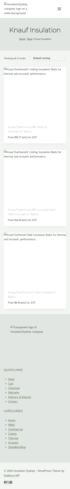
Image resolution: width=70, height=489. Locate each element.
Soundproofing (17, 447)
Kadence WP (12, 475)
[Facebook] (5, 482)
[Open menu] (61, 9)
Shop (11, 379)
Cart (10, 383)
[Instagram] (10, 482)
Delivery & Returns (19, 397)
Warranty (13, 392)
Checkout (14, 388)
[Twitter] (8, 482)
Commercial (15, 429)
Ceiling (12, 433)
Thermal (13, 438)
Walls (11, 424)
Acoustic (13, 442)
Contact (13, 401)
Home (11, 420)
